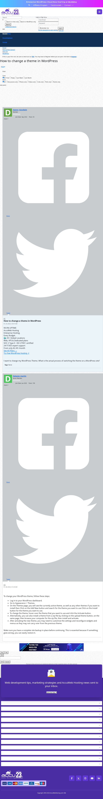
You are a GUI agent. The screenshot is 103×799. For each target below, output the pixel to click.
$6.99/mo (72, 2)
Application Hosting (12, 713)
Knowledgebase (7, 38)
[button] (56, 703)
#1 (5, 319)
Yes (2, 652)
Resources (7, 752)
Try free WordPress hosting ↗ (16, 353)
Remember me (44, 28)
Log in (60, 28)
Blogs (9, 34)
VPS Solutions (8, 724)
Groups (5, 42)
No (6, 652)
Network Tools (9, 758)
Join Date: (18, 117)
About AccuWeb (10, 763)
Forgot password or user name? (47, 30)
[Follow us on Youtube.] (92, 778)
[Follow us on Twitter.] (78, 778)
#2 (5, 585)
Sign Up (61, 30)
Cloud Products (9, 708)
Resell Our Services (11, 730)
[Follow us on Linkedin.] (99, 778)
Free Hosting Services (13, 741)
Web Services (8, 746)
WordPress (6, 53)
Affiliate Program (40, 5)
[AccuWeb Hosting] (10, 12)
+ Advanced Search (10, 27)
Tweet (8, 313)
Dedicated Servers (11, 735)
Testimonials (56, 5)
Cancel (7, 662)
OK (2, 655)
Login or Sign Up (41, 17)
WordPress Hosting (11, 719)
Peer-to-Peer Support (9, 50)
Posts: (31, 117)
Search (8, 24)
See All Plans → (10, 350)
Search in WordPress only (28, 22)
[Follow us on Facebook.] (71, 778)
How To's (5, 51)
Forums (5, 34)
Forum (4, 48)
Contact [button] (67, 5)
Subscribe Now (51, 692)
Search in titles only (13, 22)
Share (8, 216)
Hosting (5, 702)
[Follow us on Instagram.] (85, 778)
